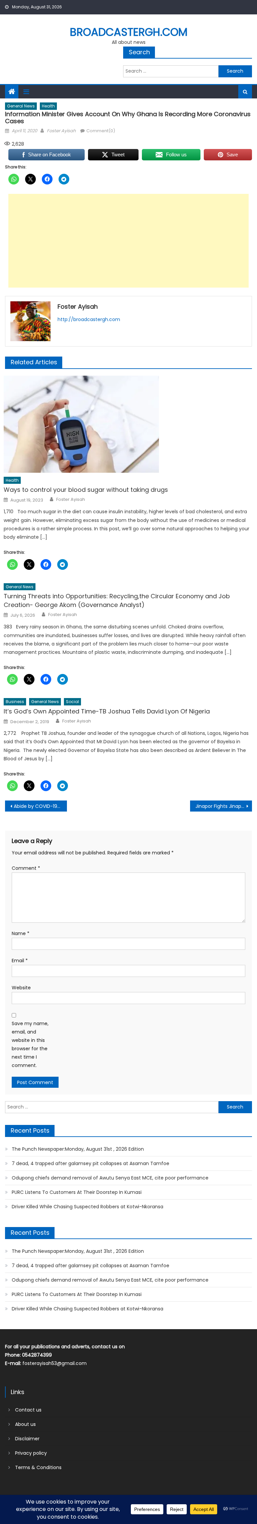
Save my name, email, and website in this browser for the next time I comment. (30, 1044)
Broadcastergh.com (128, 32)
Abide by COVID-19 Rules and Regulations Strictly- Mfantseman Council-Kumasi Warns (40, 806)
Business (15, 701)
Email (20, 960)
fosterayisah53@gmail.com (54, 1363)
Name (20, 933)
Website (21, 987)
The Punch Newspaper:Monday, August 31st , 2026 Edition (78, 1149)
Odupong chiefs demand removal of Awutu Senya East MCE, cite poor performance (110, 1177)
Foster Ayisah (61, 131)
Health (48, 106)
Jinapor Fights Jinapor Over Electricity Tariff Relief (223, 806)
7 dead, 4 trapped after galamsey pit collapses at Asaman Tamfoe (90, 1163)
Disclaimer (27, 1438)
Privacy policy (31, 1453)
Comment (26, 868)
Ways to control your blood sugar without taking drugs (86, 489)
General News (21, 106)
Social (72, 701)
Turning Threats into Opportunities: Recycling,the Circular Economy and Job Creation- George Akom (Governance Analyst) (117, 600)
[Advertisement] (128, 241)
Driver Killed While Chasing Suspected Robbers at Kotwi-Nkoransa (87, 1206)
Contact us (28, 1409)
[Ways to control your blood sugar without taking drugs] (128, 424)
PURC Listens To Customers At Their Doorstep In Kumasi (77, 1192)
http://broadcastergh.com (89, 319)
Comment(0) (100, 131)
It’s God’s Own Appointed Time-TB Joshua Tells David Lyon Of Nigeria (107, 711)
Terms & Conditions (38, 1467)
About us (25, 1424)
